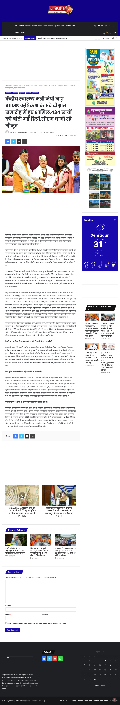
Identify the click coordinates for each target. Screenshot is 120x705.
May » (103, 685)
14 (84, 670)
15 (89, 670)
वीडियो (22, 33)
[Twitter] (13, 141)
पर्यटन (45, 26)
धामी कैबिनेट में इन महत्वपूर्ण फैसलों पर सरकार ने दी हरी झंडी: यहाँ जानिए (15, 550)
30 (95, 679)
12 (110, 665)
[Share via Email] (19, 141)
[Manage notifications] (114, 700)
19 (110, 670)
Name (8, 606)
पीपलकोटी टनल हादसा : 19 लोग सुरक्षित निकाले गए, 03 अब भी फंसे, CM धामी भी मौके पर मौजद (64, 38)
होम (16, 26)
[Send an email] (25, 132)
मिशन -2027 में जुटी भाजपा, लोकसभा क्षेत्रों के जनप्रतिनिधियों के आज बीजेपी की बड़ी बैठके (39, 551)
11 (105, 665)
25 (105, 675)
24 (100, 675)
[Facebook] (7, 141)
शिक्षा (63, 26)
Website (45, 614)
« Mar (97, 685)
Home (9, 85)
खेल (74, 26)
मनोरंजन (50, 26)
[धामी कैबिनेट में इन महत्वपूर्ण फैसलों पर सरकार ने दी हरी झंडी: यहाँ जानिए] (16, 540)
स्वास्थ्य (17, 33)
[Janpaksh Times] (60, 10)
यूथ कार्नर (57, 26)
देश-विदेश (15, 85)
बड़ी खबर (21, 26)
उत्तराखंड (27, 26)
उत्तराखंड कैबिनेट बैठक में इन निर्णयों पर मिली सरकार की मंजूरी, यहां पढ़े (92, 358)
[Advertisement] (41, 60)
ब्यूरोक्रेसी (21, 93)
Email (8, 614)
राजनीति (34, 26)
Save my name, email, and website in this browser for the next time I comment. (36, 623)
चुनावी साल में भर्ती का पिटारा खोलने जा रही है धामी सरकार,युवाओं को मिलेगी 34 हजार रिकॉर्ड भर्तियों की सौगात (107, 361)
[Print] (24, 141)
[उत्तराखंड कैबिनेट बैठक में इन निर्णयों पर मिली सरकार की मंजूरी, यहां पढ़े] (92, 346)
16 (95, 670)
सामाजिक (68, 26)
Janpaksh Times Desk (17, 132)
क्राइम (40, 26)
